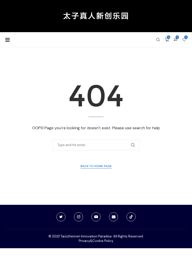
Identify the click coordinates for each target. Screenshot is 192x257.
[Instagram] (78, 216)
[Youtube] (96, 216)
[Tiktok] (131, 216)
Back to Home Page (96, 166)
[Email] (113, 216)
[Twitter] (61, 216)
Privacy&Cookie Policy (96, 241)
